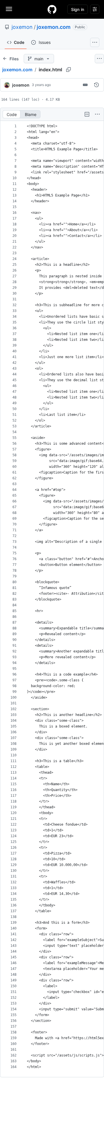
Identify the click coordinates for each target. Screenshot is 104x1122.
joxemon (22, 27)
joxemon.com (53, 27)
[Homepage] (52, 9)
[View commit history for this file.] (96, 85)
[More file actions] (97, 114)
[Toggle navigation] (9, 9)
